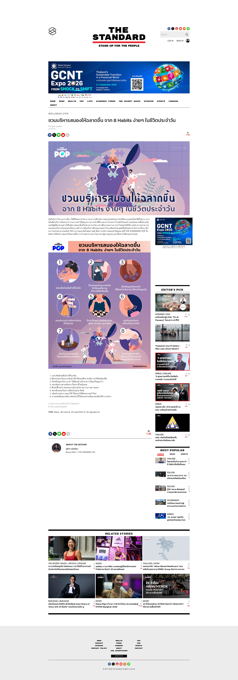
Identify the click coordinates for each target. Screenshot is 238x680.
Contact (139, 648)
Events (138, 645)
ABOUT (53, 105)
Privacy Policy (99, 648)
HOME (53, 101)
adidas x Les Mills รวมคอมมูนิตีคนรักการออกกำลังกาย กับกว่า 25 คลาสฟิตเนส (116, 567)
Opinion (82, 563)
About (119, 648)
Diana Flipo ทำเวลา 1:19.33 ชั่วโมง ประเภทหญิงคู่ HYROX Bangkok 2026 (117, 605)
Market (170, 514)
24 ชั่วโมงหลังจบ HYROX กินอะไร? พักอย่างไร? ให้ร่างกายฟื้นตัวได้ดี (163, 605)
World (158, 373)
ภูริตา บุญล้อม (57, 126)
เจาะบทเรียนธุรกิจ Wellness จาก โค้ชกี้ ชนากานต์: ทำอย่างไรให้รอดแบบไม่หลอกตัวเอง (69, 567)
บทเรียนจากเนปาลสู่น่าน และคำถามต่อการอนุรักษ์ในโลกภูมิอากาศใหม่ (176, 504)
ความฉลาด (65, 412)
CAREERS (173, 101)
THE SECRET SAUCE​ (129, 101)
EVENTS (161, 101)
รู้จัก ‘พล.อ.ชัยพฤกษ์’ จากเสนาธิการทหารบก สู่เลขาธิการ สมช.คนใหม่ (176, 490)
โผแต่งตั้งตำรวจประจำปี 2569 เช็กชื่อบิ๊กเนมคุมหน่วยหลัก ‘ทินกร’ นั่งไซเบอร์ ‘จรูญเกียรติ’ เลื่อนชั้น (177, 463)
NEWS (61, 101)
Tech (168, 314)
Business (53, 601)
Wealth (119, 640)
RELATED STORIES (119, 534)
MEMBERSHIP (119, 656)
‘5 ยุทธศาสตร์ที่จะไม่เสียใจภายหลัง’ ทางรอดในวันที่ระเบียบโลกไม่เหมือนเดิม (166, 378)
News (157, 563)
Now (138, 643)
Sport (99, 563)
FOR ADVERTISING (119, 650)
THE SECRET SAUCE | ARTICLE (62, 563)
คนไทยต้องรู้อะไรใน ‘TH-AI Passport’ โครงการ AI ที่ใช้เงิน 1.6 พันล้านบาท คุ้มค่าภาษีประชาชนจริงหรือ (167, 318)
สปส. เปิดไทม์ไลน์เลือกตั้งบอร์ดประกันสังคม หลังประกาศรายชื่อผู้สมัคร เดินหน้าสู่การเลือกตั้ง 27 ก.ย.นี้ (166, 439)
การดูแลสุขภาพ (93, 412)
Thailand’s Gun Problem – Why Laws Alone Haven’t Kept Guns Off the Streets (168, 347)
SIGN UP (179, 40)
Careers (119, 645)
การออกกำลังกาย (78, 412)
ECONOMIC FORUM (105, 101)
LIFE (90, 101)
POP (82, 101)
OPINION (148, 101)
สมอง (57, 412)
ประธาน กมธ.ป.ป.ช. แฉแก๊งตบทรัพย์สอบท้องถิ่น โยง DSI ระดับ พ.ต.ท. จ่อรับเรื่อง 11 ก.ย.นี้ (177, 477)
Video (119, 643)
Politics (171, 472)
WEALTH (72, 101)
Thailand (167, 373)
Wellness (55, 113)
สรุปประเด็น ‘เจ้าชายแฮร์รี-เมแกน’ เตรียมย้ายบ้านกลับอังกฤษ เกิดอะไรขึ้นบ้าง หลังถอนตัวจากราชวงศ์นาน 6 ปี (167, 408)
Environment (173, 500)
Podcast (99, 643)
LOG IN (170, 40)
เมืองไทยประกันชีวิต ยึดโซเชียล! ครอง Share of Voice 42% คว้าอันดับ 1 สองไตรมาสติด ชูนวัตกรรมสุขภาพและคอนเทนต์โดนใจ (68, 605)
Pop (138, 640)
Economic (159, 314)
